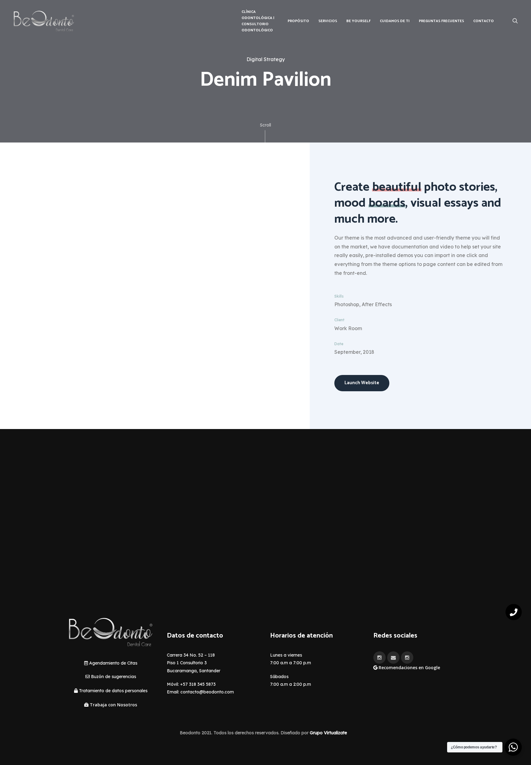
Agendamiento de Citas (112, 663)
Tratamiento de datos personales (113, 690)
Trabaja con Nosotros (112, 705)
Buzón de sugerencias (113, 676)
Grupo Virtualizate (328, 733)
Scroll (265, 125)
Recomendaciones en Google (408, 667)
